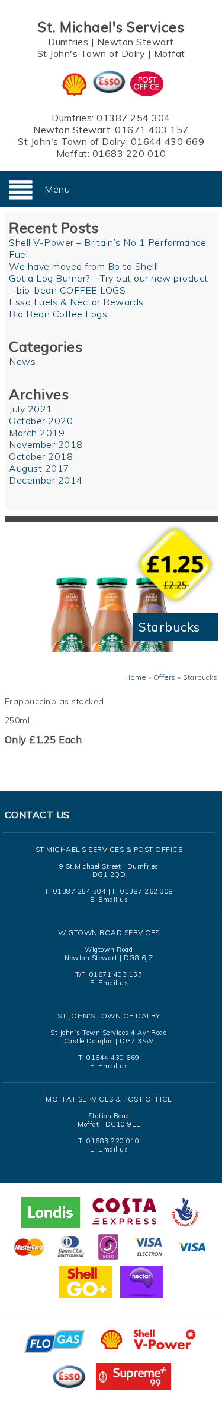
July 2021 (31, 409)
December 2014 (46, 480)
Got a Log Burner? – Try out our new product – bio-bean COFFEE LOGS (108, 284)
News (22, 361)
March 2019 (37, 432)
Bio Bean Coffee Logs (58, 314)
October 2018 (41, 456)
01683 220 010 (129, 153)
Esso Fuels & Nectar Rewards (76, 302)
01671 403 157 (152, 129)
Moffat (169, 53)
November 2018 (46, 444)
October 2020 (41, 421)
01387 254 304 (133, 118)
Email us (113, 899)
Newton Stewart (135, 42)
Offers (164, 677)
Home (135, 677)
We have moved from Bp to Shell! (84, 266)
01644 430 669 (168, 141)
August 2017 (39, 468)
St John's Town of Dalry (91, 53)
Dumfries (68, 42)
